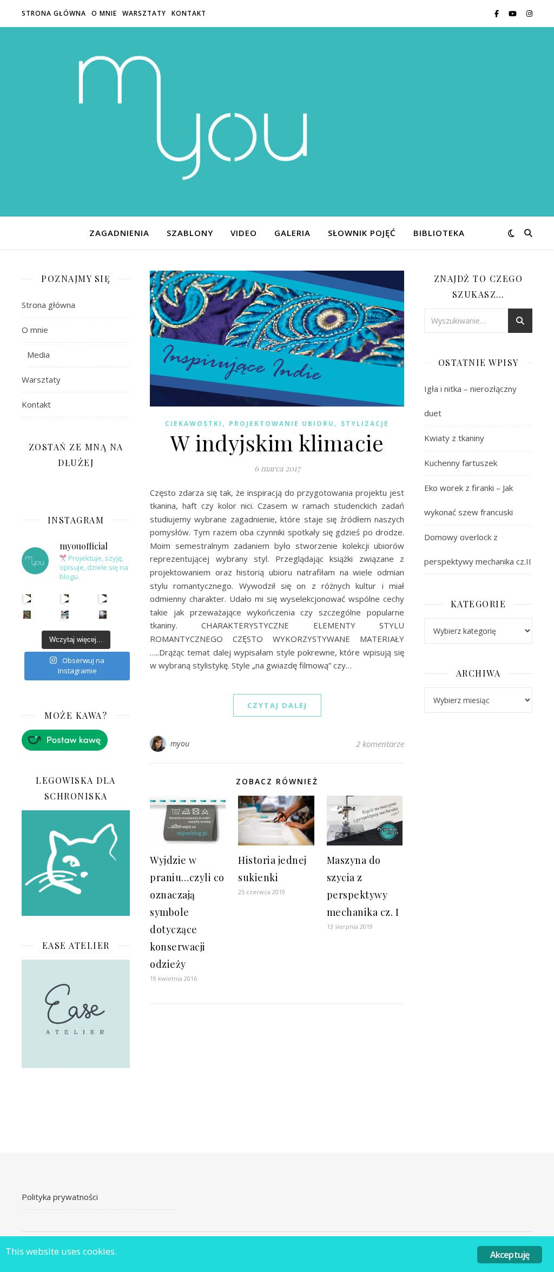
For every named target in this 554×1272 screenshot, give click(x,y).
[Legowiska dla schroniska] (76, 863)
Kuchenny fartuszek (460, 462)
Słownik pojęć (362, 232)
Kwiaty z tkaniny (454, 437)
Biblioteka (439, 232)
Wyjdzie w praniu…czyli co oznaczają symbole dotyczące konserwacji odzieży (187, 912)
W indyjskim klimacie (277, 442)
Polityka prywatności (60, 1196)
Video (243, 232)
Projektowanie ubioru (281, 423)
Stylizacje (365, 423)
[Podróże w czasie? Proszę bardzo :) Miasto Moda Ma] (103, 598)
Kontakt (189, 13)
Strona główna (54, 13)
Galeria (292, 232)
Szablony (190, 232)
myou (180, 743)
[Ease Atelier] (76, 740)
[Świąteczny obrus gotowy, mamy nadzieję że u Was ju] (103, 615)
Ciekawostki (193, 423)
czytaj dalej (277, 705)
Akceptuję (510, 1255)
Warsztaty (144, 13)
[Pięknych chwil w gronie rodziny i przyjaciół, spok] (27, 615)
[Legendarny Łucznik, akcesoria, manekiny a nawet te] (65, 598)
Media (38, 354)
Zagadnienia (119, 232)
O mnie (104, 13)
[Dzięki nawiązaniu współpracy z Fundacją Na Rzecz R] (65, 615)
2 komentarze (380, 743)
